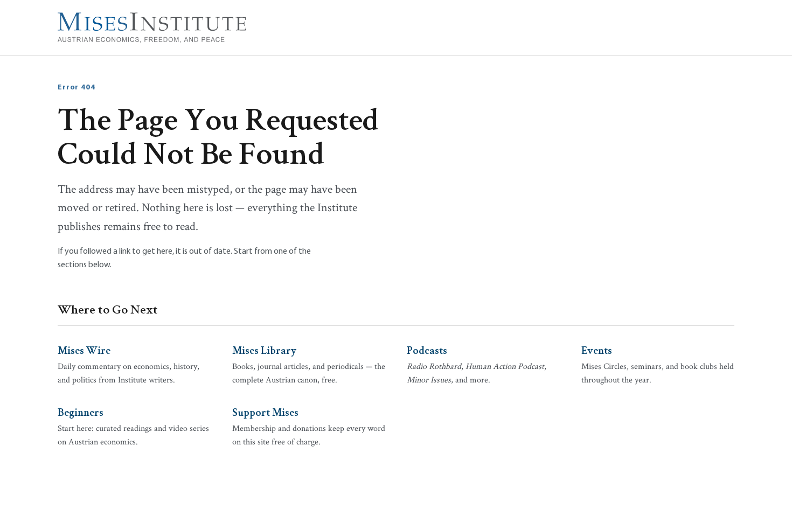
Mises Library (264, 350)
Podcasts (427, 350)
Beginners (80, 412)
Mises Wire (84, 350)
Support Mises (265, 412)
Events (596, 350)
